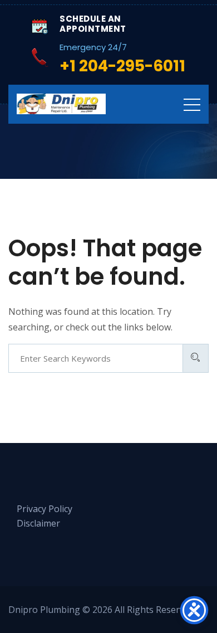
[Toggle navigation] (192, 104)
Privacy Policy (44, 509)
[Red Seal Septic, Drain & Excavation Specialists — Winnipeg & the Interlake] (61, 104)
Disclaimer (38, 523)
